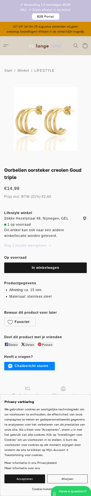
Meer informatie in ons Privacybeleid (30, 462)
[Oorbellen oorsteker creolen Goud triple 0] (45, 119)
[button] (45, 16)
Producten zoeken (27, 395)
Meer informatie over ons (22, 468)
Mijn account (63, 395)
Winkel (23, 70)
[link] (46, 487)
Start (8, 70)
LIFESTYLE (44, 70)
